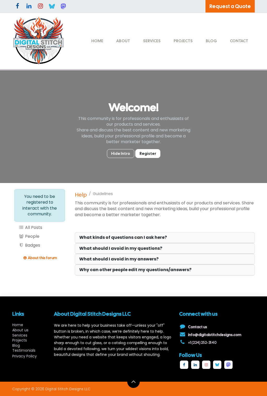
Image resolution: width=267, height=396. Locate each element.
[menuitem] (97, 41)
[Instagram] (40, 6)
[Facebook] (17, 6)
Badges (32, 245)
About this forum (42, 257)
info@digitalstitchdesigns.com (214, 334)
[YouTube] (228, 365)
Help (81, 194)
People (31, 236)
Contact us (197, 327)
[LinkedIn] (29, 6)
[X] (217, 365)
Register (147, 153)
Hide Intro (120, 153)
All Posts (33, 227)
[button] (133, 381)
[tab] (164, 238)
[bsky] (52, 6)
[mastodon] (63, 6)
